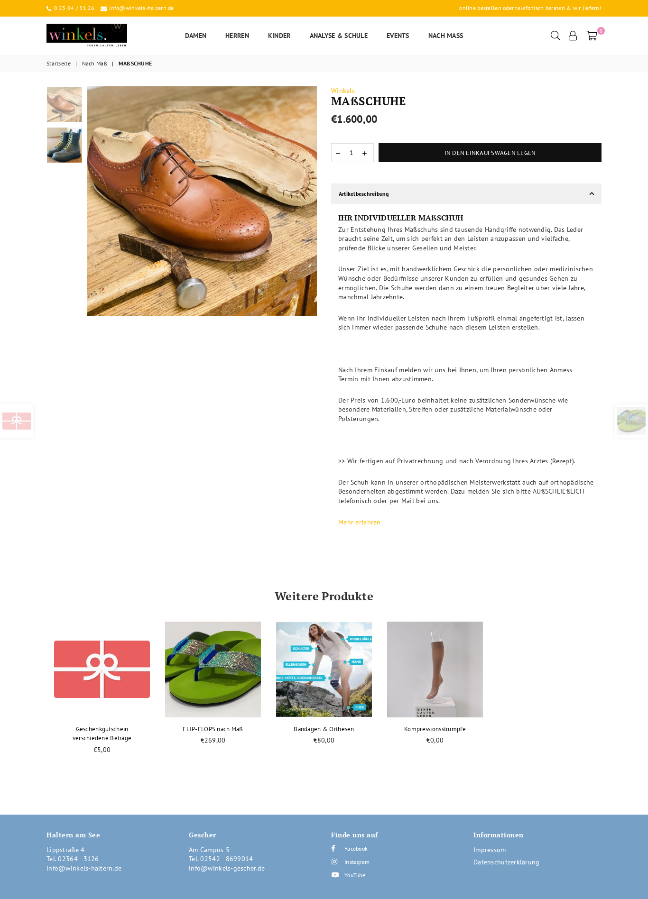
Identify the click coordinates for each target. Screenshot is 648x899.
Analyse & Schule (339, 35)
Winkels (343, 90)
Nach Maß (445, 35)
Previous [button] (95, 201)
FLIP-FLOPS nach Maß (213, 729)
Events (398, 35)
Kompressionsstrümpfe (435, 729)
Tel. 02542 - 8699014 (221, 858)
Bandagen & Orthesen (324, 729)
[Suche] (555, 35)
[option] (202, 201)
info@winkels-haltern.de (141, 7)
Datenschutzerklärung (506, 862)
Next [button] (308, 201)
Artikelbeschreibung (364, 193)
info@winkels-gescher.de (227, 868)
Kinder (279, 35)
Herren (237, 35)
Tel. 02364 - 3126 (72, 858)
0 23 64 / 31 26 (73, 7)
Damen (195, 35)
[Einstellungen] (573, 35)
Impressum (489, 849)
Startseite (58, 63)
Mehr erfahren (359, 522)
